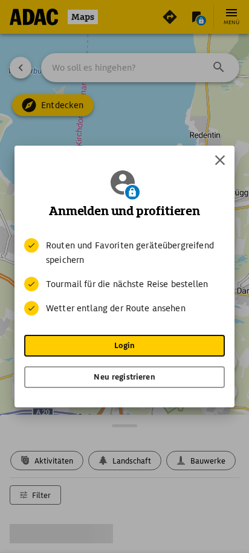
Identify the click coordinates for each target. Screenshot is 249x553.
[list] (124, 276)
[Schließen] (219, 160)
